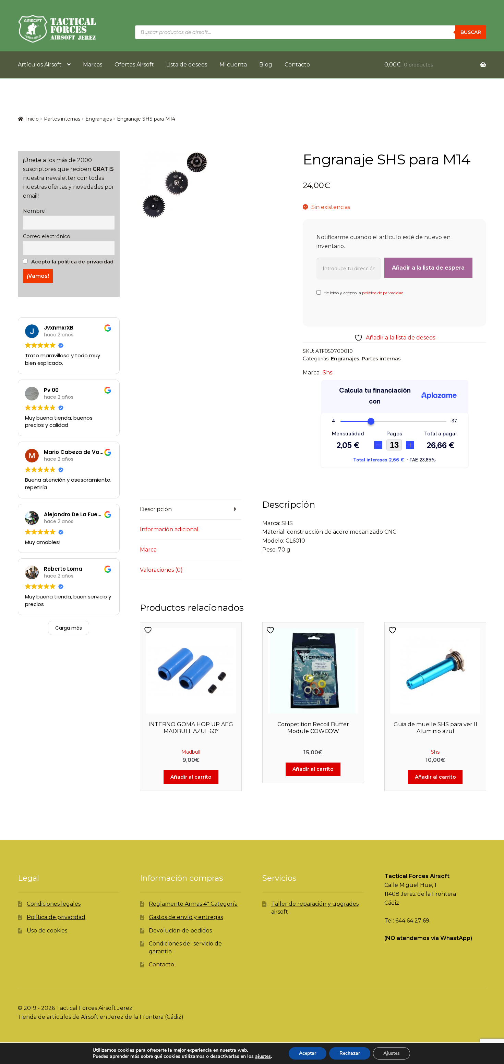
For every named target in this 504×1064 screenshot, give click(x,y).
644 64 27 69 (412, 920)
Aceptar (307, 1053)
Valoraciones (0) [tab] (161, 570)
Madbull (190, 752)
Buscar (470, 32)
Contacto (297, 64)
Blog (265, 64)
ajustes (263, 1056)
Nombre (34, 211)
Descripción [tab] (156, 509)
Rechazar (349, 1053)
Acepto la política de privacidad (72, 262)
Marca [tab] (148, 549)
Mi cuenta (233, 64)
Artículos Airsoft (40, 64)
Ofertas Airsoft (134, 64)
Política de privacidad (56, 917)
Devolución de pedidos (180, 930)
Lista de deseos (186, 64)
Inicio (32, 119)
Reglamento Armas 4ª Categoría (193, 904)
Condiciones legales (54, 904)
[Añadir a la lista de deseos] (149, 630)
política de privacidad (383, 292)
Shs (327, 372)
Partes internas (62, 119)
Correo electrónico (46, 236)
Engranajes (98, 119)
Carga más (68, 627)
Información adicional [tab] (169, 529)
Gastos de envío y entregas (186, 917)
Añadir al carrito (191, 777)
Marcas (92, 64)
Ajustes (391, 1053)
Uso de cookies (47, 930)
